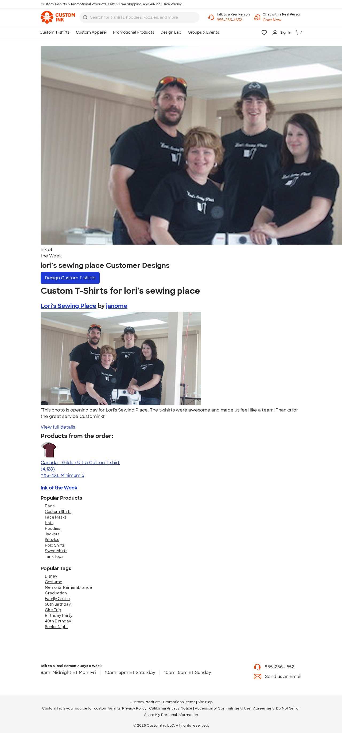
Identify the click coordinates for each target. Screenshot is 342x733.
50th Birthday (58, 604)
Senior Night (56, 626)
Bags (50, 506)
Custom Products (145, 702)
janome (116, 306)
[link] (58, 17)
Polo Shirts (55, 545)
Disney (51, 576)
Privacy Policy (134, 708)
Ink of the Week (59, 488)
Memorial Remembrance (68, 587)
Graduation (56, 593)
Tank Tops (54, 556)
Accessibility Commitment (218, 708)
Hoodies (52, 528)
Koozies (52, 539)
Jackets (52, 534)
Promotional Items (179, 702)
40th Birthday (58, 621)
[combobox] (139, 17)
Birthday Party (58, 615)
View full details (58, 427)
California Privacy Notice (170, 708)
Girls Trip (53, 609)
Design (70, 278)
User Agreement (259, 708)
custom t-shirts (107, 708)
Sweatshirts (56, 550)
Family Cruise (57, 598)
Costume (53, 581)
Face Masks (56, 517)
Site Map (205, 702)
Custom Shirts (58, 511)
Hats (49, 522)
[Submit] (85, 17)
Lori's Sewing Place (68, 306)
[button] (282, 20)
